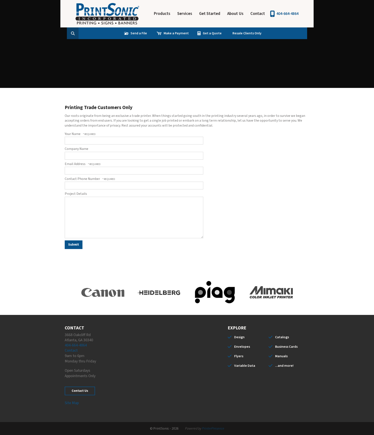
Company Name (76, 148)
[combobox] (79, 33)
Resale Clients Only (246, 33)
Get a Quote (212, 33)
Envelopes (242, 346)
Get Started (209, 14)
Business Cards (286, 346)
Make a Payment (176, 33)
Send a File (139, 33)
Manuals (281, 356)
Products (162, 14)
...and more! (284, 365)
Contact (257, 14)
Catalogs (282, 337)
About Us (235, 14)
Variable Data (244, 365)
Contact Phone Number (83, 178)
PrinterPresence (213, 428)
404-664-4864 (287, 13)
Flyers (238, 356)
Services (184, 14)
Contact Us (80, 391)
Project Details (76, 193)
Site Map (72, 403)
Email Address (75, 164)
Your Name (73, 134)
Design (239, 337)
